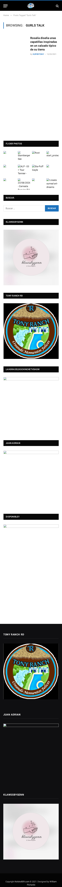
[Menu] (5, 6)
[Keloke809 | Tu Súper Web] (31, 5)
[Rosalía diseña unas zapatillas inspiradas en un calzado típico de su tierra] (15, 79)
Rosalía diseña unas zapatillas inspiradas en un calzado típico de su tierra (43, 43)
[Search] (57, 6)
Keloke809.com (22, 881)
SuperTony (38, 54)
